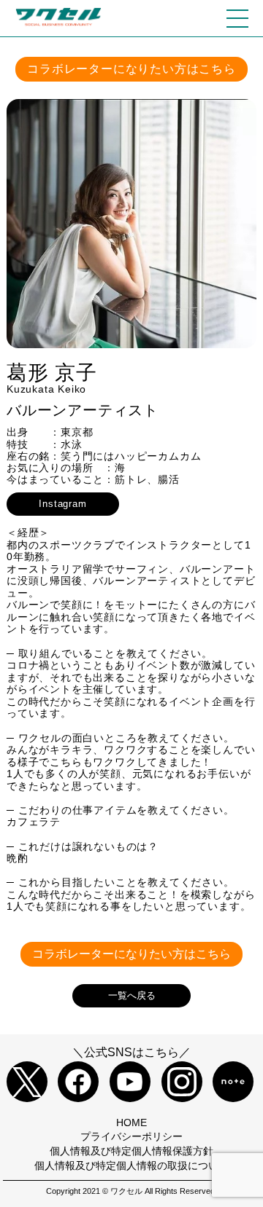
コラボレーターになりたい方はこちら (131, 69)
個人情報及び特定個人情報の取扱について (131, 1165)
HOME (131, 1122)
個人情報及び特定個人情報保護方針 (131, 1151)
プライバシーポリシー (131, 1136)
